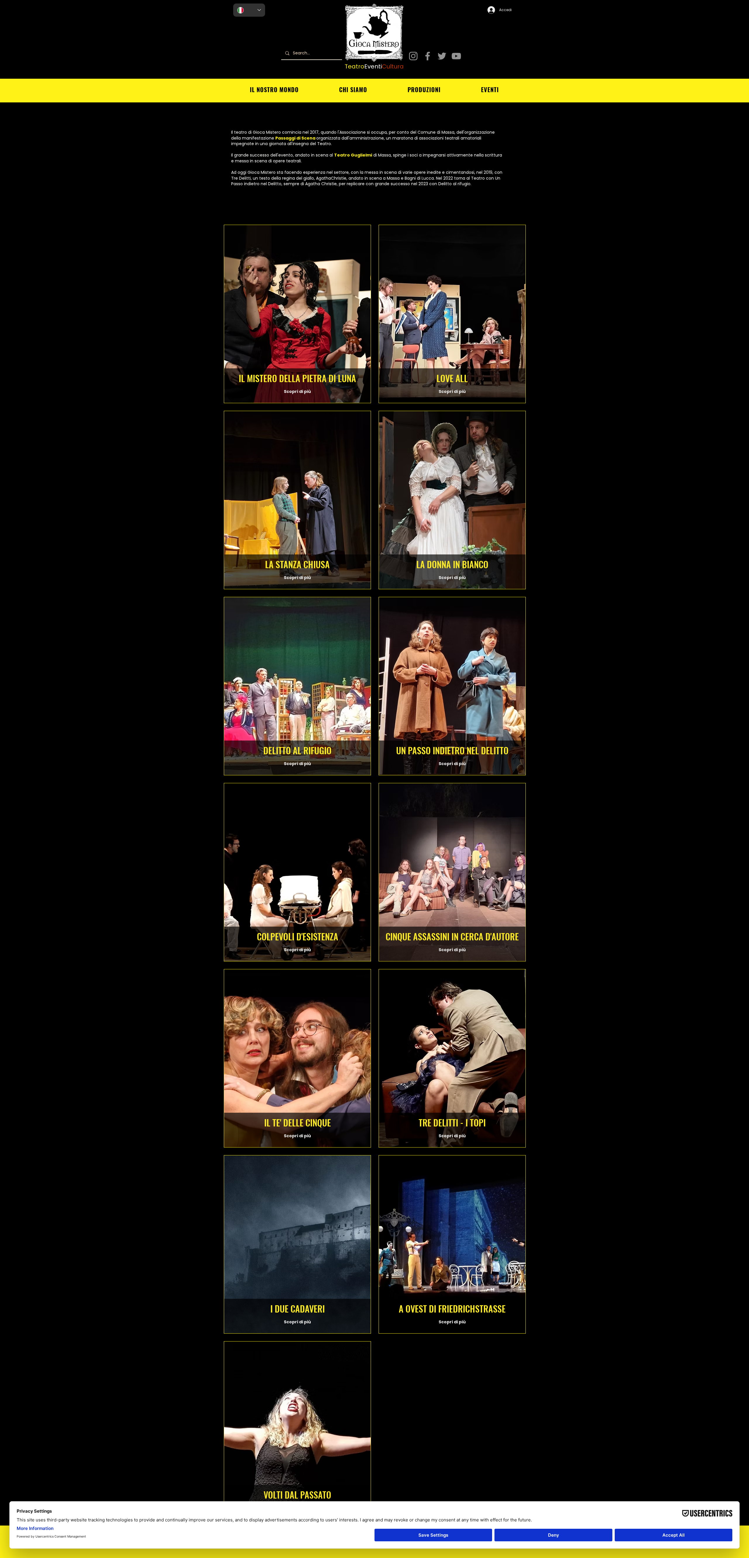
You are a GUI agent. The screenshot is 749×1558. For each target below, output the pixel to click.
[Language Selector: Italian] (249, 10)
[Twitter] (442, 56)
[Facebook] (427, 56)
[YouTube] (456, 56)
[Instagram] (413, 56)
